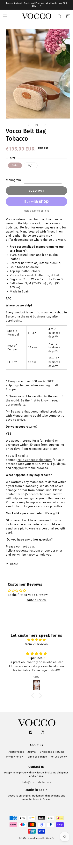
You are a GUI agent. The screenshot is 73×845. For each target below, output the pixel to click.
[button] (5, 16)
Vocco (31, 838)
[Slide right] (45, 124)
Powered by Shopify (44, 838)
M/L (30, 165)
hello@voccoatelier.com (35, 460)
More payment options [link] (36, 210)
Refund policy (58, 756)
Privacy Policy (14, 756)
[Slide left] (28, 124)
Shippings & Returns (52, 751)
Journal (31, 751)
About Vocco (16, 751)
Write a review (36, 600)
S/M (15, 165)
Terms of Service (36, 756)
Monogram (13, 180)
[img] (36, 640)
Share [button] (14, 564)
